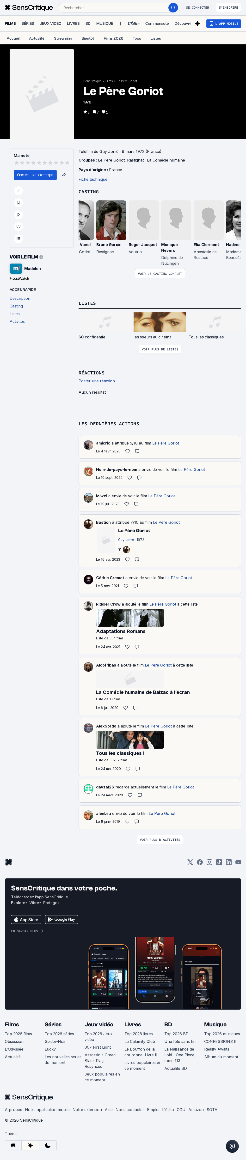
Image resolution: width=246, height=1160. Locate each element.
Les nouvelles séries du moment (63, 1059)
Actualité (13, 1056)
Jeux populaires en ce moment (102, 1077)
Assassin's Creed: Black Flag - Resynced (101, 1060)
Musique (215, 1024)
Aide (109, 1109)
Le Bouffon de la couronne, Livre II (140, 1052)
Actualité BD (175, 1068)
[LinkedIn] (229, 864)
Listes (87, 303)
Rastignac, (137, 160)
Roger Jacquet (143, 244)
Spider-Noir (55, 1041)
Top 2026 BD (176, 1033)
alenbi (102, 813)
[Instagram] (209, 864)
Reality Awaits (216, 1049)
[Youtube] (238, 864)
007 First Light (98, 1047)
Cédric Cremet (110, 577)
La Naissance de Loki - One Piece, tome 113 (180, 1055)
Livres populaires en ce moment (142, 1065)
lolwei (101, 495)
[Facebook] (200, 864)
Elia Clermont (206, 244)
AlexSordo (106, 726)
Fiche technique (93, 179)
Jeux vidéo (99, 1024)
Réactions (92, 373)
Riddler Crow (108, 604)
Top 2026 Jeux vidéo (98, 1036)
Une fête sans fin (180, 1041)
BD (168, 1024)
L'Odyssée (14, 1049)
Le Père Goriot (127, 81)
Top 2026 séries (59, 1033)
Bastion (103, 522)
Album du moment (221, 1056)
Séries (53, 1024)
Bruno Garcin (109, 244)
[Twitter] (190, 864)
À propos (13, 1109)
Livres (132, 1024)
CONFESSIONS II (220, 1041)
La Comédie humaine (166, 160)
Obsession (14, 1041)
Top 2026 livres (138, 1033)
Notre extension (87, 1109)
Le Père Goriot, (112, 160)
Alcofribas (106, 665)
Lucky (50, 1049)
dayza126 (105, 787)
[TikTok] (219, 864)
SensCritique (92, 81)
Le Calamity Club (139, 1041)
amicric (103, 443)
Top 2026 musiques (222, 1033)
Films (109, 81)
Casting (89, 191)
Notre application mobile (47, 1109)
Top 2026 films (18, 1033)
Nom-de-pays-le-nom (116, 469)
